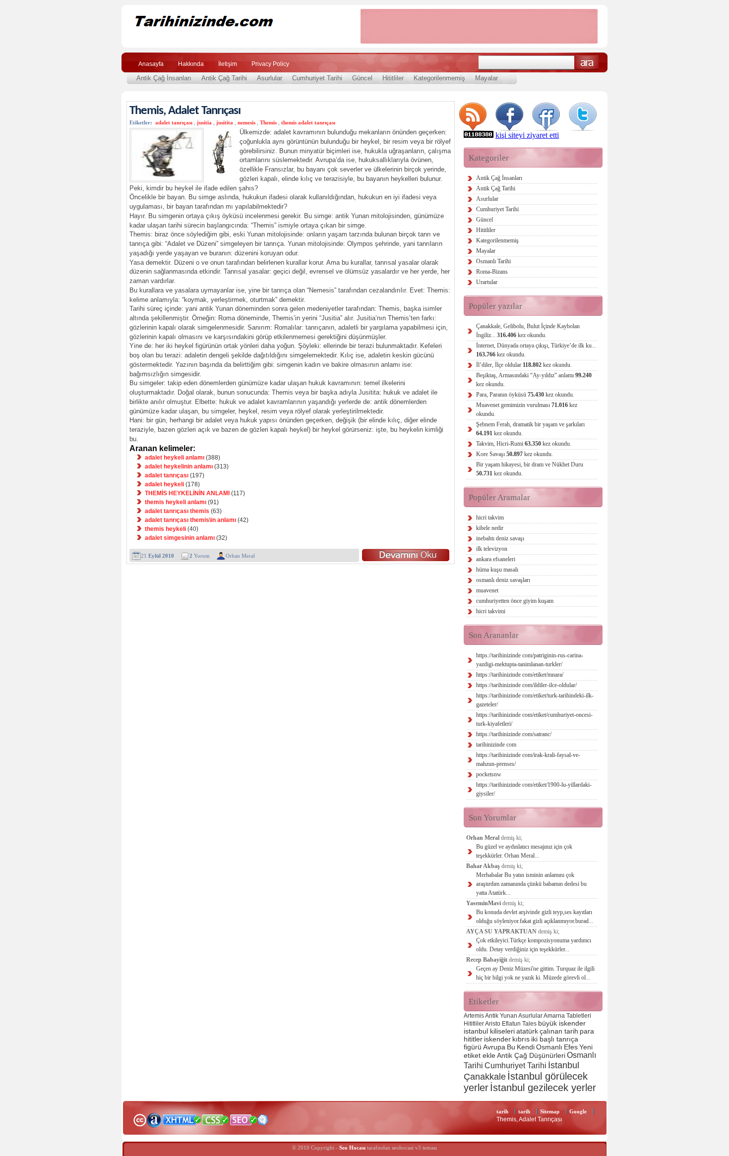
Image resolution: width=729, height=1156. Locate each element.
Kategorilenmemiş (439, 78)
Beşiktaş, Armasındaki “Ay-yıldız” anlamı (534, 380)
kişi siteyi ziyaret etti (527, 135)
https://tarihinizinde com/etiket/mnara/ (519, 674)
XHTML (181, 1119)
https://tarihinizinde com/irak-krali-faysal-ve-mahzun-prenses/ (528, 759)
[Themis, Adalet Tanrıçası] (405, 555)
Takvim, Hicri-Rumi (523, 443)
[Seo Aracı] (263, 1123)
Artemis (474, 1015)
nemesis (246, 122)
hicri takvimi (490, 611)
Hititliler (393, 78)
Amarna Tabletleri (567, 1015)
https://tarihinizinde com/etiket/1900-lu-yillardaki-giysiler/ (534, 789)
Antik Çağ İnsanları (163, 78)
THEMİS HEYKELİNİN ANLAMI (187, 493)
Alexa (154, 1120)
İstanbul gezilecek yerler (543, 1087)
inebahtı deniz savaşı (500, 538)
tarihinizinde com (496, 744)
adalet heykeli (164, 484)
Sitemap (549, 1111)
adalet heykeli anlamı (174, 457)
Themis (268, 122)
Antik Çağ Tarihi (224, 78)
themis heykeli (165, 528)
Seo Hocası (352, 1148)
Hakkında (191, 63)
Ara (587, 63)
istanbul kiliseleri (489, 1031)
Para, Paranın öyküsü (525, 394)
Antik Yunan (501, 1015)
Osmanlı (549, 1047)
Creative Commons (139, 1119)
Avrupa (494, 1047)
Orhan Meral (240, 556)
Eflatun (511, 1023)
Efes (571, 1047)
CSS (215, 1119)
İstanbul (563, 1065)
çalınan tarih (559, 1031)
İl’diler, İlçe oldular (524, 364)
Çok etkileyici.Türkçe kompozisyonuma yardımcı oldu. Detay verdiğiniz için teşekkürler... (533, 945)
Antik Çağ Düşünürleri (531, 1055)
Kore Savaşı (514, 454)
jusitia (204, 122)
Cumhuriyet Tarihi (317, 78)
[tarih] (234, 39)
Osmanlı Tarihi (493, 261)
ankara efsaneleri (495, 559)
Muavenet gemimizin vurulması (526, 409)
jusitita (224, 122)
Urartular (486, 282)
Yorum (199, 556)
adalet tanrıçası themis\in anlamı (190, 520)
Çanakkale (485, 1076)
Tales (529, 1023)
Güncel (362, 78)
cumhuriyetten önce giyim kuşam (514, 600)
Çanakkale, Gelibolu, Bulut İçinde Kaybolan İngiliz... (528, 331)
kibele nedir (489, 527)
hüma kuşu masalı (497, 569)
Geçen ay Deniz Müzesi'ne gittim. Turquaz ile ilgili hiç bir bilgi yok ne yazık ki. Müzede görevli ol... (535, 973)
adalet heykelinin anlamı (179, 466)
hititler (473, 1039)
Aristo (492, 1023)
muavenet (487, 590)
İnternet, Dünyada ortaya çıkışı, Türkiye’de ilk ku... (536, 350)
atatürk (527, 1031)
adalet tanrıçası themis (177, 511)
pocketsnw (488, 774)
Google (578, 1111)
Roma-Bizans (492, 271)
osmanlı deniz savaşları (503, 580)
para (587, 1031)
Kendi (526, 1047)
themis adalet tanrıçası (308, 122)
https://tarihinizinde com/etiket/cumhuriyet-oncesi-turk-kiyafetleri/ (534, 719)
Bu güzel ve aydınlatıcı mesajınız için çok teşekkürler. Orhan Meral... (524, 851)
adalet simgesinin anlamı (180, 537)
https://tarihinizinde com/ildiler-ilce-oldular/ (526, 685)
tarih (502, 1111)
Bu (511, 1047)
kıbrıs (521, 1039)
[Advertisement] (479, 26)
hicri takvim (490, 517)
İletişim (227, 63)
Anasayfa (151, 63)
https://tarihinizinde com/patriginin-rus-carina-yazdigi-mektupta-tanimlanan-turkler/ (529, 660)
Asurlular (269, 78)
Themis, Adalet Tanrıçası (185, 111)
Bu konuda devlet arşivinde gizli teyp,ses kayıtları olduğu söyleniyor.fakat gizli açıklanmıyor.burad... (534, 917)
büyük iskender (562, 1023)
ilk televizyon (491, 548)
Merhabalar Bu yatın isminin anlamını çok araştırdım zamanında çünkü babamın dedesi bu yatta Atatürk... (531, 883)
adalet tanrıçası (173, 122)
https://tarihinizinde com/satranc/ (513, 734)
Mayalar (486, 78)
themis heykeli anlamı (175, 502)
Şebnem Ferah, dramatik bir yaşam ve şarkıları (530, 429)
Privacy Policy (270, 63)
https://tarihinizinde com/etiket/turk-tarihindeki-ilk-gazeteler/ (535, 700)
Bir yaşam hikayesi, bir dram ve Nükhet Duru (529, 469)
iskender (497, 1039)
